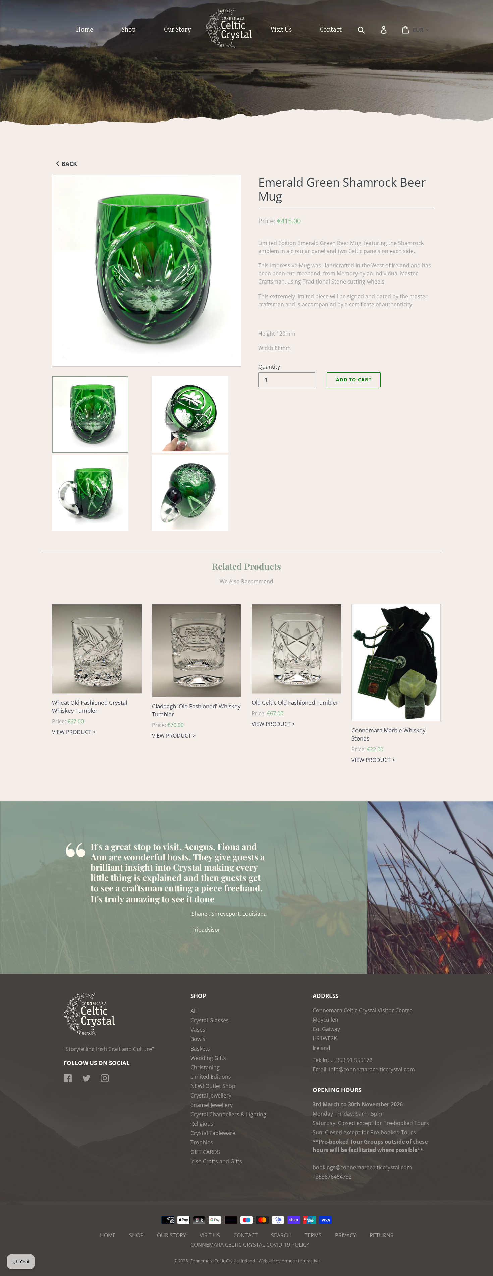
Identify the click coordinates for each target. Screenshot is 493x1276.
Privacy (345, 1235)
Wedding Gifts (208, 1058)
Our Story (171, 1235)
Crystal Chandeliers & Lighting (228, 1114)
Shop (136, 1235)
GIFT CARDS (205, 1152)
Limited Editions (210, 1076)
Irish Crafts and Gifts (216, 1161)
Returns (381, 1235)
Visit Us (210, 1235)
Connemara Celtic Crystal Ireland (222, 1261)
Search (281, 1235)
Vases (197, 1029)
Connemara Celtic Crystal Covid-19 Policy (249, 1244)
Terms (313, 1235)
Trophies (201, 1142)
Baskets (200, 1048)
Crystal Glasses (209, 1020)
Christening (205, 1067)
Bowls (197, 1039)
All (193, 1011)
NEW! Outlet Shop (212, 1086)
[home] (236, 46)
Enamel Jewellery (211, 1105)
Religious (201, 1123)
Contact (245, 1235)
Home (108, 1235)
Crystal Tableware (212, 1133)
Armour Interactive (301, 1261)
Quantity (269, 366)
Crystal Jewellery (210, 1095)
